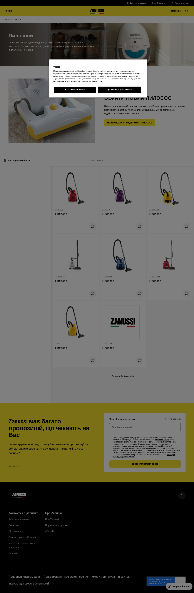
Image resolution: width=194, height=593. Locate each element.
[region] (98, 78)
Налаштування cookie (75, 90)
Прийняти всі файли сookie (119, 90)
